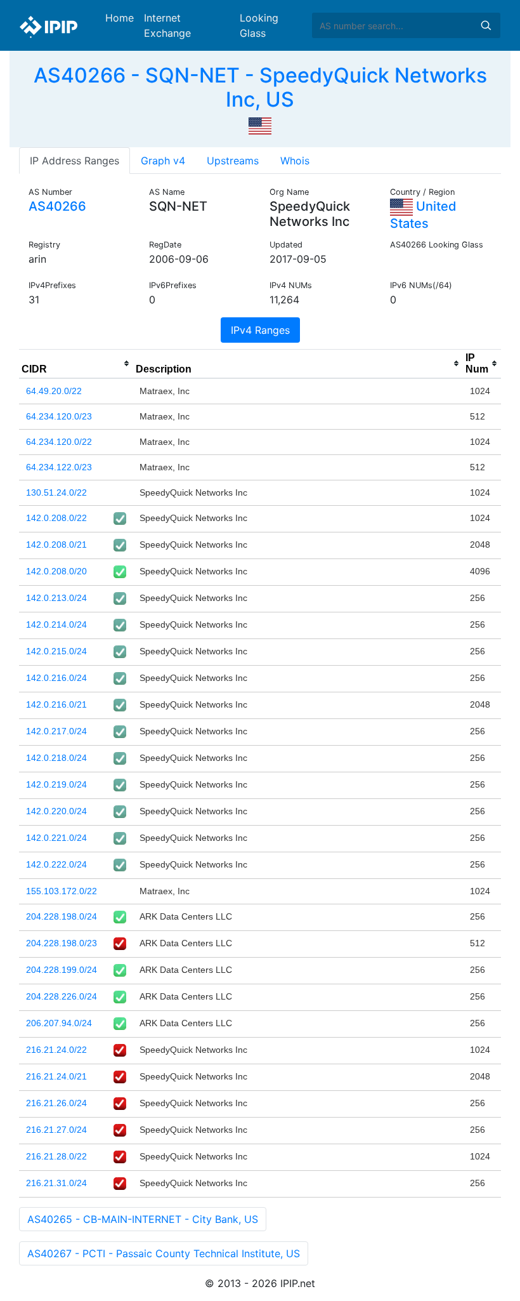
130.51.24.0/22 (56, 492)
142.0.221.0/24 (56, 838)
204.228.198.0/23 (61, 943)
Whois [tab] (294, 160)
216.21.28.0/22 (56, 1156)
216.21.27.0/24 (56, 1130)
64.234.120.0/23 (59, 416)
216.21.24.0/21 (56, 1076)
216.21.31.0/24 (56, 1183)
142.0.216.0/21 (56, 704)
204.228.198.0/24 (61, 916)
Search (486, 25)
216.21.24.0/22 (56, 1050)
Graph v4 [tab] (163, 160)
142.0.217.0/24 (56, 731)
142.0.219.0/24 (56, 784)
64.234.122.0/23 (59, 467)
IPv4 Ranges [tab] (260, 330)
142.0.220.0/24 (56, 811)
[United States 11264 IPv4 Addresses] (260, 125)
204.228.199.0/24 (61, 970)
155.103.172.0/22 (61, 891)
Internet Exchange (167, 25)
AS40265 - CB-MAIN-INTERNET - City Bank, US (142, 1219)
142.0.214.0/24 (56, 624)
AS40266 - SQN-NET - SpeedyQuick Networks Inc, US (260, 87)
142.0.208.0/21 (56, 544)
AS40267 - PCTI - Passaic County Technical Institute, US (163, 1253)
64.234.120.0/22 (59, 442)
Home (119, 17)
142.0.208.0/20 (56, 571)
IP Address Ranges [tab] (74, 160)
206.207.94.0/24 (59, 1023)
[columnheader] (76, 363)
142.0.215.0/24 (56, 651)
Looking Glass (259, 25)
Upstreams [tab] (233, 160)
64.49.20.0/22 (54, 391)
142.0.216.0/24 (56, 678)
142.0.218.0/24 (56, 758)
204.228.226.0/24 (61, 996)
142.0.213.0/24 (56, 598)
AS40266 (57, 206)
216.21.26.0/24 (56, 1103)
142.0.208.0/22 (56, 518)
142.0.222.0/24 (56, 864)
